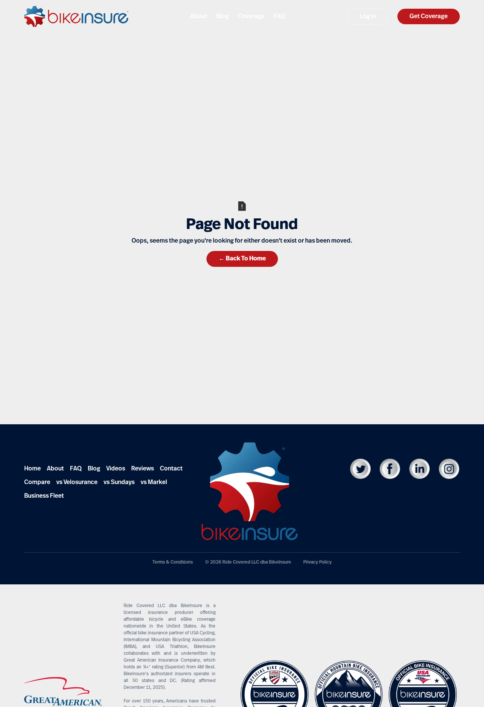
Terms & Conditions (172, 562)
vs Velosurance (77, 483)
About (55, 469)
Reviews (142, 469)
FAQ (76, 469)
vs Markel (154, 483)
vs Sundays (119, 483)
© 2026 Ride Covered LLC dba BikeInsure (248, 562)
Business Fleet (44, 496)
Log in (368, 17)
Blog (94, 469)
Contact (171, 469)
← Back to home (242, 259)
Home (32, 469)
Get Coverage (429, 17)
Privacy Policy (317, 562)
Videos (115, 469)
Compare (37, 483)
